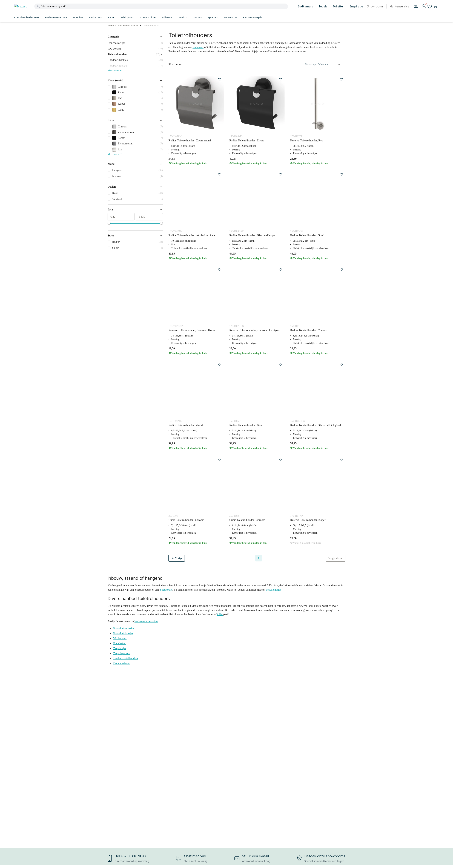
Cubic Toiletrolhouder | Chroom (186, 519)
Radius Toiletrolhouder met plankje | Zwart (192, 235)
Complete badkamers (26, 17)
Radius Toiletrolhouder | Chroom (308, 330)
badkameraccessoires (146, 621)
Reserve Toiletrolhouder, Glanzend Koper (191, 330)
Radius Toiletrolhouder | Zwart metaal (189, 140)
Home (111, 25)
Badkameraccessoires (127, 25)
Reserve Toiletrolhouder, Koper (307, 519)
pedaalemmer (273, 589)
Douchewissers (121, 663)
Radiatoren (95, 17)
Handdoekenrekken (124, 628)
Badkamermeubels (56, 17)
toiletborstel (165, 589)
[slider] (109, 223)
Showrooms (375, 6)
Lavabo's (183, 17)
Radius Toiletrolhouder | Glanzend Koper (252, 235)
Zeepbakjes (119, 648)
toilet (220, 614)
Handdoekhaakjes (123, 633)
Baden (111, 17)
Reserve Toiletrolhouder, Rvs (306, 140)
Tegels (323, 6)
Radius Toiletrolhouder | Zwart (246, 140)
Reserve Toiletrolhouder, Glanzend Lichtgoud (254, 330)
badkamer (198, 47)
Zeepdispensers (121, 653)
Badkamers (305, 6)
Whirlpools (127, 17)
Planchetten (119, 643)
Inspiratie (356, 6)
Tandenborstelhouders (125, 658)
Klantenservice (399, 6)
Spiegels (213, 17)
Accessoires (230, 17)
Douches (78, 17)
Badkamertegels (252, 17)
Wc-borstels (120, 638)
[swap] (219, 79)
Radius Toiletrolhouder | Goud (307, 235)
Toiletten (339, 6)
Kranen (197, 17)
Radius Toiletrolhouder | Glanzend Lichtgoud (315, 425)
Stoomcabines (147, 17)
